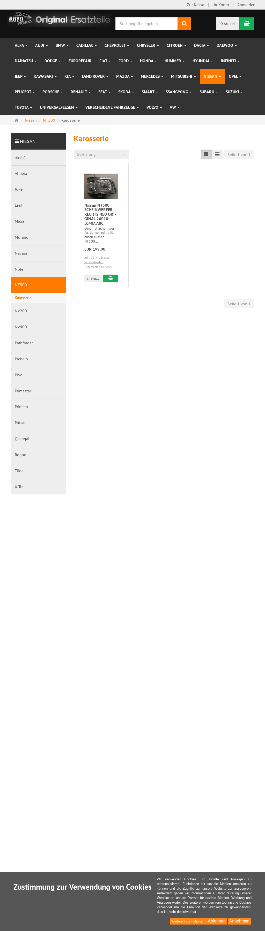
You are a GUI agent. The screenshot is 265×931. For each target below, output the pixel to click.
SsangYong (177, 92)
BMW (61, 45)
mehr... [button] (93, 278)
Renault (79, 92)
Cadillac (85, 45)
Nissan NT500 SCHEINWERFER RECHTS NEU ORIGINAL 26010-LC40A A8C (100, 214)
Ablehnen (217, 921)
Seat (103, 92)
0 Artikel (227, 23)
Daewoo (225, 45)
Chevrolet (116, 45)
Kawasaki (44, 76)
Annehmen (239, 921)
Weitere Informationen (187, 921)
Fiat (103, 61)
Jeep (19, 76)
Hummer (173, 61)
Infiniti (229, 61)
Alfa (20, 45)
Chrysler (146, 45)
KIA (68, 76)
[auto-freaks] (59, 18)
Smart (148, 92)
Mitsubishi (182, 76)
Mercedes (151, 76)
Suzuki (233, 92)
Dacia (200, 45)
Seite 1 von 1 (239, 154)
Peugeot (23, 92)
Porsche (51, 92)
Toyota (22, 107)
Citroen (175, 45)
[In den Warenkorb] (110, 278)
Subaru (207, 92)
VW (173, 107)
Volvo (152, 107)
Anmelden (246, 4)
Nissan (211, 76)
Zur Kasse (195, 4)
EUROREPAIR (80, 61)
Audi (40, 45)
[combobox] (101, 154)
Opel (234, 76)
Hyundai (201, 61)
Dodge (51, 61)
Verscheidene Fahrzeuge (110, 107)
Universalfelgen (57, 107)
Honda (147, 61)
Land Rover (94, 76)
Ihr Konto (220, 4)
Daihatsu (24, 61)
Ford (124, 61)
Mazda (123, 76)
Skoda (124, 92)
